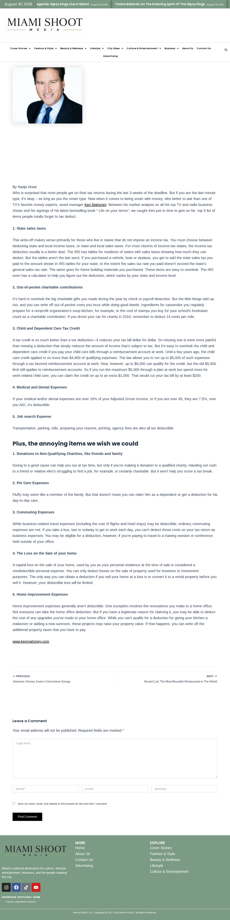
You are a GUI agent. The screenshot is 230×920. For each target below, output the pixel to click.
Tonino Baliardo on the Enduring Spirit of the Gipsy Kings (147, 4)
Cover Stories (18, 48)
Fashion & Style (43, 48)
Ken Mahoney (95, 205)
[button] (20, 48)
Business (170, 48)
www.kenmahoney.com (31, 641)
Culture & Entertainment (142, 48)
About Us (187, 48)
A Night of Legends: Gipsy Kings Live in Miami (41, 4)
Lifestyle (95, 48)
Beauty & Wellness (71, 48)
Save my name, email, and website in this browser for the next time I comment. (62, 803)
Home (80, 848)
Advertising (110, 56)
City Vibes (113, 48)
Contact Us (204, 48)
